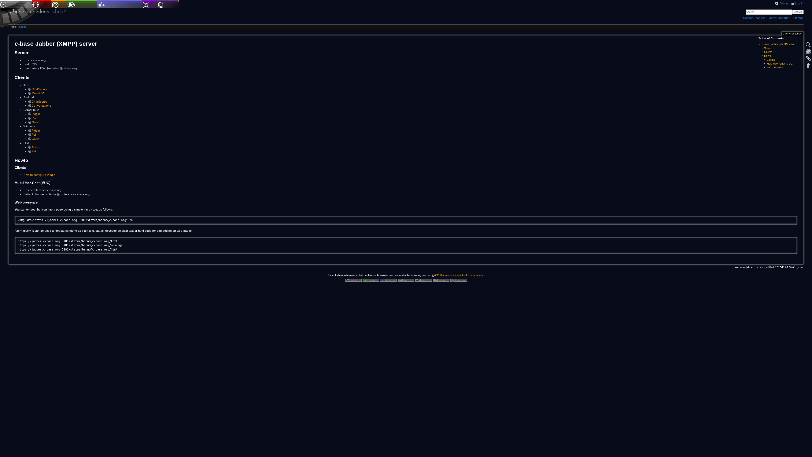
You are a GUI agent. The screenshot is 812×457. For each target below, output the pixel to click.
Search (798, 12)
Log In (799, 3)
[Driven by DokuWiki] (458, 280)
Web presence (775, 67)
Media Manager (779, 17)
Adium (36, 147)
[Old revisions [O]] (808, 51)
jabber (22, 26)
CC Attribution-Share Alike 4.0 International (459, 275)
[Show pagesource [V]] (808, 44)
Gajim (36, 122)
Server (768, 48)
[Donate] (370, 280)
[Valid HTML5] (406, 280)
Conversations (41, 105)
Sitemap (798, 17)
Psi (34, 118)
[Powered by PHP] (388, 280)
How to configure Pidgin (39, 174)
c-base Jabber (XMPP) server (779, 44)
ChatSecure (40, 89)
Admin (783, 3)
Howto (768, 55)
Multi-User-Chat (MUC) (780, 63)
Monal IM (38, 93)
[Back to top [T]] (808, 65)
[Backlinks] (808, 58)
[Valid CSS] (423, 280)
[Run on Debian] (441, 280)
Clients (768, 52)
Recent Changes (754, 17)
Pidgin (36, 114)
